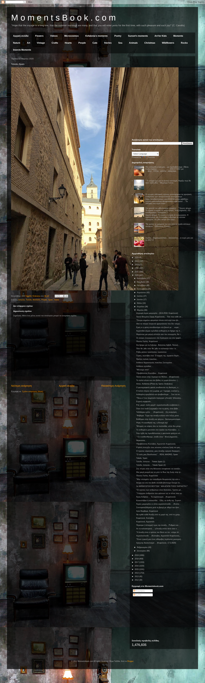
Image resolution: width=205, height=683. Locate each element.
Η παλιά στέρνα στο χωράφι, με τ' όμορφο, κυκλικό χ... (158, 391)
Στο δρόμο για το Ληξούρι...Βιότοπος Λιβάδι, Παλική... (158, 345)
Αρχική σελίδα (20, 36)
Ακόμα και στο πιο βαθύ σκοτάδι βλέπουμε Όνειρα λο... (158, 483)
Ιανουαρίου (142, 551)
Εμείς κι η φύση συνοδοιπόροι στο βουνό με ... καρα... (158, 327)
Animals (133, 43)
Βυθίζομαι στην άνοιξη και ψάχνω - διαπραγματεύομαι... (159, 419)
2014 (137, 573)
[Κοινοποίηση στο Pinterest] (66, 296)
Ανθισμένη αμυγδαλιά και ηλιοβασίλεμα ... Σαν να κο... (158, 394)
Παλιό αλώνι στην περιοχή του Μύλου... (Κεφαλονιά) (157, 377)
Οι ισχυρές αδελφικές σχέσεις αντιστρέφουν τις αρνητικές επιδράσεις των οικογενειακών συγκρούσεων (168, 195)
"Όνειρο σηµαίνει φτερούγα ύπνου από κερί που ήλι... (158, 320)
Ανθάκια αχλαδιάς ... (144, 366)
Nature (16, 43)
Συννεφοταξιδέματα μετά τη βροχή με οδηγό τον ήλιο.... (158, 507)
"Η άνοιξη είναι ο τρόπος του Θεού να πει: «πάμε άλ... (158, 532)
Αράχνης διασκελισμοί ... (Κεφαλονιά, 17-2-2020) (156, 543)
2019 (137, 555)
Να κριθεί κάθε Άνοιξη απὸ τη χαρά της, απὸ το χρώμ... (158, 515)
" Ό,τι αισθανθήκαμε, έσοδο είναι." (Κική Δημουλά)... (157, 437)
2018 (137, 559)
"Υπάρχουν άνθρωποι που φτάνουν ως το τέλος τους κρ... (159, 493)
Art (28, 43)
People (82, 43)
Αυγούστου (141, 292)
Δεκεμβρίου (142, 278)
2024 (137, 261)
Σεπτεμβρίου (142, 289)
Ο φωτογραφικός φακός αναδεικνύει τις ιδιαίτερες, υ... (158, 387)
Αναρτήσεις (140, 591)
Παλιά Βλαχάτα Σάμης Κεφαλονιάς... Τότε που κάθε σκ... (159, 317)
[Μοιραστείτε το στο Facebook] (64, 296)
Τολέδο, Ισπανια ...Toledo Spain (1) (150, 462)
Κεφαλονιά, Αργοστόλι (145, 522)
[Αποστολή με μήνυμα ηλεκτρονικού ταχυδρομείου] (56, 296)
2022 (137, 268)
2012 (137, 580)
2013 (137, 576)
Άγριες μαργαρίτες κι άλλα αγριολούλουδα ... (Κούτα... (158, 504)
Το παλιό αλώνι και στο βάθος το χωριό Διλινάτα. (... (157, 380)
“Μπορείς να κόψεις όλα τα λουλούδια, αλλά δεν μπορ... (159, 426)
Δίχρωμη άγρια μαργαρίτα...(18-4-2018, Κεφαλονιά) (157, 313)
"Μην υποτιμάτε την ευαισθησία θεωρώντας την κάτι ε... (159, 479)
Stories (108, 43)
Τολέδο (29, 300)
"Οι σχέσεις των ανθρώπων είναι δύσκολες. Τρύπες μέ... (159, 490)
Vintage (41, 43)
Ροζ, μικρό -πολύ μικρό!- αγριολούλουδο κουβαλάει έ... (158, 405)
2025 (137, 257)
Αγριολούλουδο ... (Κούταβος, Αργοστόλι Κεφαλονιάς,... (159, 536)
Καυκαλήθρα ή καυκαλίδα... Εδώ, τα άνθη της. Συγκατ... (159, 500)
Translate (151, 157)
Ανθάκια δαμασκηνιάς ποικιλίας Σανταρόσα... (155, 363)
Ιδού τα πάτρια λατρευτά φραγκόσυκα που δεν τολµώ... (158, 324)
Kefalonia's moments (96, 36)
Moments (178, 36)
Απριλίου (141, 307)
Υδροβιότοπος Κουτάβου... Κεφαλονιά (151, 373)
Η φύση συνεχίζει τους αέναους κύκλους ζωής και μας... (159, 447)
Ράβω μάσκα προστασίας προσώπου (151, 352)
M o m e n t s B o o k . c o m (63, 17)
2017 (137, 562)
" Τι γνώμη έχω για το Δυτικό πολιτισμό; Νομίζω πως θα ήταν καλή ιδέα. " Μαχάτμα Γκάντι (168, 182)
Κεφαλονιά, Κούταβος (145, 518)
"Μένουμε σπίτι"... (143, 370)
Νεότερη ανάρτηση (21, 385)
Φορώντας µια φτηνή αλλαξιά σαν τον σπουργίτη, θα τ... (159, 334)
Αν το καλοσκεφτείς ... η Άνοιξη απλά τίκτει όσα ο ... (157, 529)
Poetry (117, 36)
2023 (137, 265)
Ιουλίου (140, 296)
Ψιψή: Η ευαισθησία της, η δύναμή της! (152, 423)
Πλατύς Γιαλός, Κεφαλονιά (147, 476)
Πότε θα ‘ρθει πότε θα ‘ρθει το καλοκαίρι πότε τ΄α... (157, 348)
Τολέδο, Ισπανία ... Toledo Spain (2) (151, 465)
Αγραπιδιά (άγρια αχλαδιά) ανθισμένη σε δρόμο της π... (159, 331)
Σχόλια (138, 595)
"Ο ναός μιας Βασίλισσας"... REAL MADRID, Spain (157, 454)
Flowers (39, 36)
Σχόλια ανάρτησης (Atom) (32, 391)
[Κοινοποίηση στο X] (61, 296)
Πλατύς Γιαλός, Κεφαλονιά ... (148, 341)
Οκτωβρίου (141, 285)
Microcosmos (71, 36)
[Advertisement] (162, 77)
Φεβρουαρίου (142, 547)
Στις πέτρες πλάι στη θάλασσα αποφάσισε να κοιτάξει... (159, 469)
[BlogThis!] (58, 296)
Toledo (56, 300)
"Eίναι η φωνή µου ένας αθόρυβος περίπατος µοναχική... (159, 539)
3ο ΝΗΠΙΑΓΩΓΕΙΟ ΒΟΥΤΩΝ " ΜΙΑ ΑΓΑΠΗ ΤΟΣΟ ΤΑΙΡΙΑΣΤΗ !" (162, 486)
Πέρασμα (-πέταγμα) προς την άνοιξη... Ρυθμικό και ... (158, 525)
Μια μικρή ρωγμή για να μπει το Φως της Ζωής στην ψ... (159, 472)
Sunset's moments (138, 36)
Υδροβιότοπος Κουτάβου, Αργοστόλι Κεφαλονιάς (156, 444)
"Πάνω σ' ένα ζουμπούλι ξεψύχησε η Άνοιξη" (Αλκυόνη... (159, 398)
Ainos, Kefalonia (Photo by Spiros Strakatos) (154, 384)
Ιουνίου (140, 299)
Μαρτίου (140, 310)
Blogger (130, 661)
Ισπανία (21, 300)
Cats (94, 43)
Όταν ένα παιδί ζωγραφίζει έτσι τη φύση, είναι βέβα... (158, 409)
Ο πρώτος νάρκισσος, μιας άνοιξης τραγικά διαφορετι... (158, 451)
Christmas (149, 43)
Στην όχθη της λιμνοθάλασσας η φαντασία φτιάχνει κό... (159, 433)
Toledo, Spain (141, 458)
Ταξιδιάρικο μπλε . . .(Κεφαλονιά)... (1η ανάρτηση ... (157, 412)
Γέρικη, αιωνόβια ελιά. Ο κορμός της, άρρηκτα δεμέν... (158, 356)
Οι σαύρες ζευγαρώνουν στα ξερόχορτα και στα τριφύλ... (159, 338)
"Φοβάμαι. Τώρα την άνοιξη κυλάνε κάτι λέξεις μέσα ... (158, 416)
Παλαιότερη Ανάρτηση (113, 385)
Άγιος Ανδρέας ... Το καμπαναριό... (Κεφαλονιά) (155, 497)
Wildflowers (168, 43)
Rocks (184, 43)
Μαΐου (140, 303)
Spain (50, 300)
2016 (137, 566)
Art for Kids (161, 36)
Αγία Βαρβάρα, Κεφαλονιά (147, 511)
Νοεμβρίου (141, 282)
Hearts (68, 43)
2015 (137, 569)
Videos (54, 36)
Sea (120, 43)
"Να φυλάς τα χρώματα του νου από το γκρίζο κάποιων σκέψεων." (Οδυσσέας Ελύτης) (167, 225)
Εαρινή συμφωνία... (144, 401)
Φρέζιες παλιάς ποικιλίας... (147, 359)
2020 (137, 275)
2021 (137, 272)
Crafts (55, 43)
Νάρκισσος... (141, 440)
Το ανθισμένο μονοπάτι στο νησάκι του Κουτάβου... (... (158, 430)
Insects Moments (22, 50)
